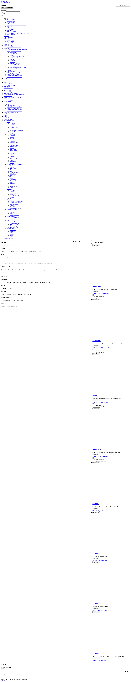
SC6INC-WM (96, 449)
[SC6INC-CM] (111, 283)
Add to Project (96, 245)
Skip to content (4, 1)
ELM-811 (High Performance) (99, 610)
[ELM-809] (111, 550)
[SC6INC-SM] (111, 392)
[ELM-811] (111, 600)
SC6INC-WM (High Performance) (100, 456)
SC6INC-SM (96, 395)
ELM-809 (95, 553)
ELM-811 (95, 603)
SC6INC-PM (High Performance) (100, 347)
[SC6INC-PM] (111, 338)
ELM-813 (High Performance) (99, 660)
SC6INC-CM (96, 286)
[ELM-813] (111, 650)
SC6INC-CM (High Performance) (100, 293)
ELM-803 (95, 504)
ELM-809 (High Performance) (99, 560)
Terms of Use (30, 679)
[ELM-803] (111, 501)
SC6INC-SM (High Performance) (100, 402)
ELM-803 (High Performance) (99, 511)
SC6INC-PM (96, 341)
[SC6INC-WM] (111, 446)
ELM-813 (95, 653)
